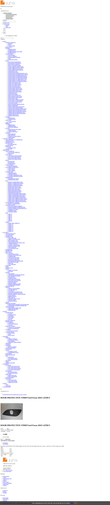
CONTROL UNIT (9, 237)
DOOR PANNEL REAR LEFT (14, 90)
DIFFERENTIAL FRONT (13, 178)
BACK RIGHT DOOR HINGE (14, 63)
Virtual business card (7, 478)
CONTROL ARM (9, 171)
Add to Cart (8, 439)
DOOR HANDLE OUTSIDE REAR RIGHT (17, 81)
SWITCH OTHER (12, 299)
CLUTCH (10, 313)
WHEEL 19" (10, 231)
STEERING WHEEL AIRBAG (14, 342)
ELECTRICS (6, 232)
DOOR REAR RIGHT (13, 94)
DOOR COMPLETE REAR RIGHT (15, 69)
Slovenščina (14, 14)
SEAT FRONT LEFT (12, 358)
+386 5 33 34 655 (8, 470)
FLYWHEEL (11, 315)
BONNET (10, 43)
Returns (4, 491)
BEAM (7, 160)
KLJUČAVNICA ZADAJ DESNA (15, 100)
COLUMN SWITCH (12, 289)
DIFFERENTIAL (9, 177)
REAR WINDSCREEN (13, 105)
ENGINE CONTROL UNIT (14, 246)
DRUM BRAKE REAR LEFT (14, 192)
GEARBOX (8, 329)
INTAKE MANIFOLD (13, 323)
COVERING (8, 345)
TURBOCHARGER (10, 331)
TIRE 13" (10, 214)
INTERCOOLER (9, 145)
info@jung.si (8, 471)
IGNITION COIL (9, 267)
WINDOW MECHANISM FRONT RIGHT (17, 111)
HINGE (9, 44)
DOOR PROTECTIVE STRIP (14, 129)
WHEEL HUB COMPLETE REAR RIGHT (17, 201)
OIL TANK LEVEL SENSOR (14, 280)
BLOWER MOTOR (12, 144)
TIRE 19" (10, 221)
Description (5, 442)
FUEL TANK (8, 120)
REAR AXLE (11, 153)
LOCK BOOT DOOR (12, 103)
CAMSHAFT (11, 322)
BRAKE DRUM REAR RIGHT (15, 191)
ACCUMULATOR (10, 234)
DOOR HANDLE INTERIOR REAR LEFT (17, 75)
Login (7, 26)
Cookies (4, 485)
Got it (76, 503)
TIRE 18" (10, 219)
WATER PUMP (9, 148)
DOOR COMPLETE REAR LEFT (15, 68)
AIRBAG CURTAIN (12, 338)
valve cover (10, 325)
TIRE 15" (10, 216)
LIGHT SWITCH (11, 295)
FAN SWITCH (11, 290)
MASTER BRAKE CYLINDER (12, 202)
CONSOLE (8, 344)
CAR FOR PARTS (7, 386)
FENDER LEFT (11, 118)
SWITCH (8, 287)
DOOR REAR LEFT (12, 92)
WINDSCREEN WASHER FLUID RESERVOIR (18, 304)
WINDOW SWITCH (12, 301)
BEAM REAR (11, 162)
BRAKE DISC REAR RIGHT (14, 190)
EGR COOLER (11, 333)
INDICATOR (8, 374)
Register (7, 25)
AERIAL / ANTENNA (13, 270)
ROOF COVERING (12, 346)
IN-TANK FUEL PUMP (13, 262)
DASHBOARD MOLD (10, 348)
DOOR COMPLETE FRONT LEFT (15, 66)
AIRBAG (8, 337)
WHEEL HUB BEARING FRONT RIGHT (17, 194)
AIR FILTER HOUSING (13, 254)
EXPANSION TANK (10, 142)
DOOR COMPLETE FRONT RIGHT (16, 67)
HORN (7, 266)
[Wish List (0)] (3, 22)
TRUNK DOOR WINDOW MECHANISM (17, 108)
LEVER (7, 350)
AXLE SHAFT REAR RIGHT (14, 156)
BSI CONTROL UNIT (13, 240)
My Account (5, 497)
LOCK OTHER (11, 45)
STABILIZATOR (11, 163)
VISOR (7, 361)
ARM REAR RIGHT (12, 174)
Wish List (5, 500)
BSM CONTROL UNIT (13, 241)
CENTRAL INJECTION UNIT (14, 255)
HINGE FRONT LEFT (13, 98)
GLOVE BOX (9, 349)
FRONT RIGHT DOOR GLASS (15, 96)
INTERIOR (5, 336)
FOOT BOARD (11, 55)
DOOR (7, 60)
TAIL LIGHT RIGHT (12, 381)
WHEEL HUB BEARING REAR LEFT (16, 195)
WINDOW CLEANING (11, 303)
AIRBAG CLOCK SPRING (14, 288)
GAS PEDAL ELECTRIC (13, 258)
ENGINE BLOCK (9, 312)
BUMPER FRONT (12, 49)
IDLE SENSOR (11, 277)
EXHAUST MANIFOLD (13, 328)
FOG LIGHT (8, 365)
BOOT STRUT (9, 47)
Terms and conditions (7, 483)
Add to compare (11, 440)
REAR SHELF (9, 353)
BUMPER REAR (11, 52)
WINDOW (8, 132)
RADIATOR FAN (12, 147)
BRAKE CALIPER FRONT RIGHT (15, 183)
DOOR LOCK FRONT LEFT (14, 82)
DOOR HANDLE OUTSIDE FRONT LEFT (17, 79)
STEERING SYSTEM (10, 204)
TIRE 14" (10, 215)
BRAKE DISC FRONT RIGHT (14, 187)
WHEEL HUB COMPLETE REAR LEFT (17, 200)
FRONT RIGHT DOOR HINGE (15, 97)
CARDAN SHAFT (10, 164)
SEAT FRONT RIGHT (13, 359)
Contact (4, 477)
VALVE (7, 302)
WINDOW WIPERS (10, 306)
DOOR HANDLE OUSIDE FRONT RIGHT (17, 77)
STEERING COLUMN (13, 209)
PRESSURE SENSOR (13, 281)
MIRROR (8, 123)
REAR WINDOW (12, 134)
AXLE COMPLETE (10, 151)
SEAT (7, 356)
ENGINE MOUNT (12, 314)
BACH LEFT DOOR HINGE (14, 61)
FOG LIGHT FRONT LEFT (14, 367)
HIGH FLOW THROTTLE (14, 259)
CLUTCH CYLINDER (13, 330)
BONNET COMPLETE (11, 42)
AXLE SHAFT (9, 154)
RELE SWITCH (11, 297)
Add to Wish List (4, 440)
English (11, 18)
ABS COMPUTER (12, 238)
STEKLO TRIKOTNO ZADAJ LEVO (16, 106)
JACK (7, 384)
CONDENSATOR (9, 140)
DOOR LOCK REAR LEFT (14, 86)
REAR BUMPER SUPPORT (14, 57)
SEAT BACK (11, 357)
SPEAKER (10, 271)
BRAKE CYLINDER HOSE (14, 203)
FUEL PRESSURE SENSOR (14, 275)
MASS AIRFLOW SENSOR (14, 279)
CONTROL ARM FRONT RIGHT (15, 176)
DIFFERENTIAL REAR (13, 179)
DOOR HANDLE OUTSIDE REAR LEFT (17, 80)
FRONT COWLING (12, 56)
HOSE (9, 334)
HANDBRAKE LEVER (13, 352)
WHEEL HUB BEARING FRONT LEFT (17, 193)
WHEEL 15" (10, 226)
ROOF (9, 58)
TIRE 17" (10, 218)
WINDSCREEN (11, 137)
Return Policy (6, 484)
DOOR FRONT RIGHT (13, 72)
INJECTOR (10, 263)
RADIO (7, 269)
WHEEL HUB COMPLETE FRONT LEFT (17, 198)
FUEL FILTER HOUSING (13, 257)
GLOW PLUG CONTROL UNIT (15, 291)
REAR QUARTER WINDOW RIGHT (16, 104)
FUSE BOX (8, 265)
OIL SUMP (10, 318)
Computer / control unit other (14, 245)
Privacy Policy (6, 482)
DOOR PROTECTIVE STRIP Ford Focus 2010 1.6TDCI (15, 394)
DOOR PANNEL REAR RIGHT (15, 91)
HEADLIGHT (9, 370)
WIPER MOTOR (11, 310)
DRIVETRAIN (6, 150)
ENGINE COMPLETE (10, 320)
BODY (4, 41)
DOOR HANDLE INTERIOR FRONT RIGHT (18, 74)
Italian (10, 17)
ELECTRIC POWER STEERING (15, 206)
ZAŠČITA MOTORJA (13, 131)
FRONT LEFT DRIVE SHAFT (14, 159)
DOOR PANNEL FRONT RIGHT (15, 89)
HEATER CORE (9, 143)
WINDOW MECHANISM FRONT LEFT (17, 110)
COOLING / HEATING (8, 138)
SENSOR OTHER (12, 282)
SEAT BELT (8, 360)
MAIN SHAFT (11, 317)
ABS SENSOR (11, 273)
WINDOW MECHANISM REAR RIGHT (17, 113)
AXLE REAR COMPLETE (14, 152)
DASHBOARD (9, 249)
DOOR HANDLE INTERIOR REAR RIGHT (17, 76)
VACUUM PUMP (12, 264)
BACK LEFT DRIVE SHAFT (14, 158)
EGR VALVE (8, 251)
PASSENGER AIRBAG (13, 340)
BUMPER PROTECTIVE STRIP (15, 51)
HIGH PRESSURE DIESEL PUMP (15, 261)
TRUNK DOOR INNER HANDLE (15, 107)
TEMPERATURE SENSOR (14, 285)
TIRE (7, 213)
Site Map (5, 492)
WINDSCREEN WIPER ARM (14, 307)
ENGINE (5, 311)
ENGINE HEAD (9, 321)
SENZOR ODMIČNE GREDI (14, 283)
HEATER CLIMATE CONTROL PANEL (17, 294)
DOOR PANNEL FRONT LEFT (15, 88)
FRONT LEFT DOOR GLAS (14, 95)
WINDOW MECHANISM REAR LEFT (16, 112)
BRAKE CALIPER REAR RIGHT (15, 185)
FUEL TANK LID (12, 121)
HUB (7, 180)
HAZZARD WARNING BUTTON (15, 293)
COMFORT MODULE (13, 243)
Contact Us (5, 490)
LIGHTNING (6, 364)
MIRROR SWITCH (12, 296)
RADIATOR (8, 146)
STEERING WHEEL (12, 211)
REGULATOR (11, 335)
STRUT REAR (11, 169)
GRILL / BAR (9, 122)
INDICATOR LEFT (12, 375)
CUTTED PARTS (9, 53)
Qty (1, 439)
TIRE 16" (10, 217)
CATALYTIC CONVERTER (14, 327)
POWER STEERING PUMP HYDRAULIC (17, 208)
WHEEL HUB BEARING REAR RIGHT (17, 196)
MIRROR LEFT (11, 124)
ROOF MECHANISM (10, 354)
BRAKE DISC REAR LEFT (14, 188)
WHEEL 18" (10, 230)
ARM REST (8, 343)
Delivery (5, 480)
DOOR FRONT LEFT (13, 71)
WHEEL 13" (10, 224)
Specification (5, 444)
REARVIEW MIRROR (13, 127)
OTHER (5, 383)
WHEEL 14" (10, 225)
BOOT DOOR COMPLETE (14, 64)
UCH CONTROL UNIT (13, 248)
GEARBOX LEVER (12, 351)
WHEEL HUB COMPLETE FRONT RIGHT (17, 199)
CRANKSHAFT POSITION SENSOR (16, 274)
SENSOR (8, 272)
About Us (5, 479)
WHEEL (7, 222)
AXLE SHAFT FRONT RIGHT (15, 155)
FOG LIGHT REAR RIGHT (14, 369)
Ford (8, 428)
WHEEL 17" (10, 229)
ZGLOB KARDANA (12, 166)
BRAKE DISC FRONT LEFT (14, 186)
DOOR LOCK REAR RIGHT (14, 87)
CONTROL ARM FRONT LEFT (15, 175)
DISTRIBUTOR (9, 250)
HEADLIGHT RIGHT (13, 373)
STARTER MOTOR (10, 286)
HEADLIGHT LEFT (12, 372)
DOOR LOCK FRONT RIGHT (14, 84)
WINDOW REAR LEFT (13, 114)
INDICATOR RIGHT (12, 376)
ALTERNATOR (9, 235)
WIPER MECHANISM (13, 309)
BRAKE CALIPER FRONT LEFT (15, 182)
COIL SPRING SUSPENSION (12, 167)
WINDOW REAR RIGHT (13, 115)
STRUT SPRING (11, 170)
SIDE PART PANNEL (13, 59)
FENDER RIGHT (12, 119)
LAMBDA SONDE (12, 278)
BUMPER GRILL (12, 50)
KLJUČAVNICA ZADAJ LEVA (15, 102)
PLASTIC (8, 128)
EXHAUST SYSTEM (10, 326)
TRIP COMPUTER (12, 247)
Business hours (6, 476)
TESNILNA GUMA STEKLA (14, 136)
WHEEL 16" (10, 227)
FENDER (8, 116)
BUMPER (8, 48)
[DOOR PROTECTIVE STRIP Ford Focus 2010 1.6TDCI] (12, 422)
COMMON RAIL (12, 256)
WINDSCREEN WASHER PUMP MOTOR (17, 305)
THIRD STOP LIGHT (12, 382)
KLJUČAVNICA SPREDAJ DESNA (16, 99)
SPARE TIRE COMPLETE (14, 223)
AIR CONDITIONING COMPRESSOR (14, 139)
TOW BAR (8, 385)
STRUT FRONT (11, 168)
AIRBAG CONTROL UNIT (14, 239)
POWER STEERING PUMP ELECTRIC (16, 207)
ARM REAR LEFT (12, 172)
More (71, 503)
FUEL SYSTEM (9, 253)
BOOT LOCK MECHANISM (14, 65)
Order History (6, 498)
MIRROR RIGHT (12, 126)
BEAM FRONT (11, 161)
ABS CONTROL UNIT (11, 233)
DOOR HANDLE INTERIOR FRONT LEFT (17, 73)
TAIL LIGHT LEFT (12, 380)
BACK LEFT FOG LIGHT (14, 366)
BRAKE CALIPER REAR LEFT (15, 184)
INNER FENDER (12, 130)
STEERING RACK (12, 210)
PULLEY (10, 319)
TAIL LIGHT (8, 378)
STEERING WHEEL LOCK (14, 298)
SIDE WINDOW (11, 135)
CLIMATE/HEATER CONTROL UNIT (16, 242)
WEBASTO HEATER (10, 362)
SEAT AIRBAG (11, 341)
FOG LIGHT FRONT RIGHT (14, 368)
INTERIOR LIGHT (10, 377)
